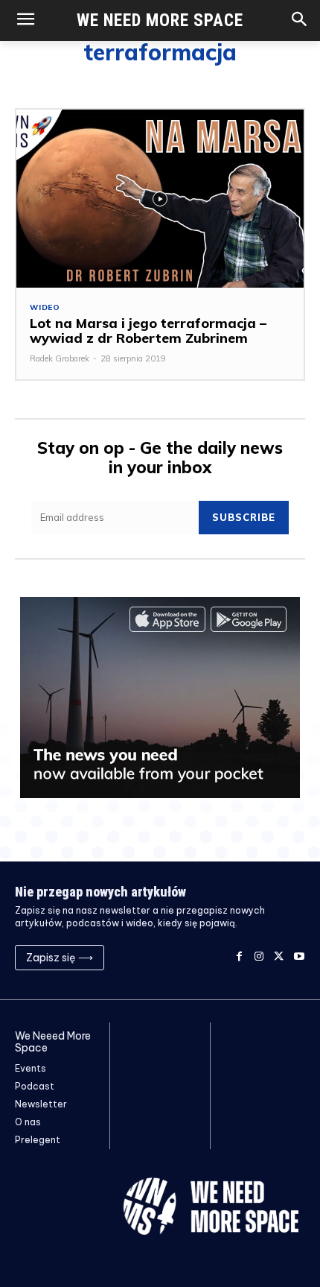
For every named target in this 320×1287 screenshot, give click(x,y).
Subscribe (243, 517)
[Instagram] (259, 957)
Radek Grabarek (59, 358)
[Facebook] (239, 957)
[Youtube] (298, 957)
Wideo (45, 308)
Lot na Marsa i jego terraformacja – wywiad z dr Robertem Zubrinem (148, 330)
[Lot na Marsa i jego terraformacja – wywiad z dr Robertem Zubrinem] (160, 199)
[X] (278, 957)
